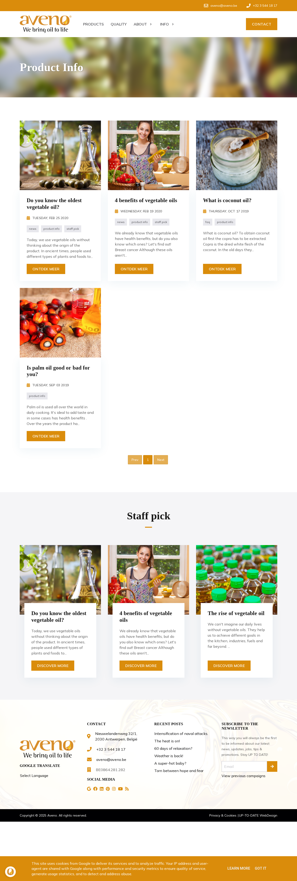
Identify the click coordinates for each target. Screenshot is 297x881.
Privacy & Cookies (223, 815)
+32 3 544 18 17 (111, 749)
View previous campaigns (243, 775)
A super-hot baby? (170, 763)
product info (51, 228)
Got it (260, 868)
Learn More (238, 868)
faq (207, 222)
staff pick (73, 228)
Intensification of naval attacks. (181, 733)
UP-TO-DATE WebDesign (258, 815)
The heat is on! (167, 741)
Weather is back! (168, 755)
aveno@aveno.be (111, 759)
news (32, 228)
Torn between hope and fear (178, 770)
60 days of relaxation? (173, 748)
